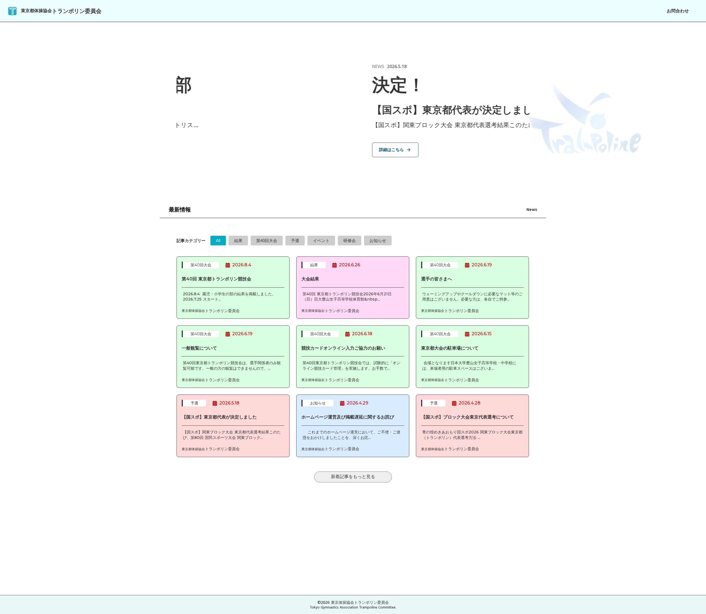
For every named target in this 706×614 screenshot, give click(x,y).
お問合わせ (678, 11)
